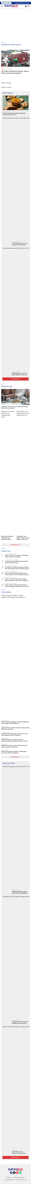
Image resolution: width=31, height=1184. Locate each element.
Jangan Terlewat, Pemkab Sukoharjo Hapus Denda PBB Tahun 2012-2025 (15, 728)
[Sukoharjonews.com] (11, 6)
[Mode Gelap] (26, 6)
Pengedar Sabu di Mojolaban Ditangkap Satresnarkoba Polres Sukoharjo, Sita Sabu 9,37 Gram (20, 1022)
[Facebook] (11, 1172)
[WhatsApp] (20, 1172)
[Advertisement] (15, 24)
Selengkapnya (15, 379)
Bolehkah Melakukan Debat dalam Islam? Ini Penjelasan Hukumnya (19, 892)
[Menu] (2, 6)
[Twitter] (14, 1172)
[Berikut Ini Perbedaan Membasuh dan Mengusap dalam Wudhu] (8, 473)
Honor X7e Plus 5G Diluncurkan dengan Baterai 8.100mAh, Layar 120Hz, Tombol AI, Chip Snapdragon (16, 579)
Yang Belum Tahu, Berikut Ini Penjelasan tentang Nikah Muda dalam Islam (14, 407)
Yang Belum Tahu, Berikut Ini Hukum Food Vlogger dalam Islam (23, 538)
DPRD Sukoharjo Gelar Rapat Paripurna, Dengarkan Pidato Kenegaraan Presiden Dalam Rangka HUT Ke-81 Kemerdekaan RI (14, 740)
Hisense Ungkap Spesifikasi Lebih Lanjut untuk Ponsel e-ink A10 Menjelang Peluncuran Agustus (17, 573)
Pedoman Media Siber (19, 1177)
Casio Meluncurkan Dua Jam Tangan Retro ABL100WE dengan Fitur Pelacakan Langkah (20, 243)
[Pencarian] (29, 6)
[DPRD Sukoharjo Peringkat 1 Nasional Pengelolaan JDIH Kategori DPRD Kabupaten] (15, 657)
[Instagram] (17, 1172)
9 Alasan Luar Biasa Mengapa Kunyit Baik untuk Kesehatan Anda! (13, 113)
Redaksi (9, 1177)
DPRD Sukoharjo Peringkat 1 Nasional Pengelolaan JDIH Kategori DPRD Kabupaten (15, 722)
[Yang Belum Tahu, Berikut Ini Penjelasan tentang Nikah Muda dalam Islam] (15, 397)
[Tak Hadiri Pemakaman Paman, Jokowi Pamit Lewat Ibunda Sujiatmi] (15, 58)
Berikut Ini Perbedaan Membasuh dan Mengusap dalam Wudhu (7, 538)
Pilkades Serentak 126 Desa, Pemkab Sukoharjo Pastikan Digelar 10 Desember (14, 746)
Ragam (3, 69)
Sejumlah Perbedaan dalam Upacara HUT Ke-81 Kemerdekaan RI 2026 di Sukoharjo (14, 734)
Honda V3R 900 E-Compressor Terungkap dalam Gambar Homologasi (16, 556)
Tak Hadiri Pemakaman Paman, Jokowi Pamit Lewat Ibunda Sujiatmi (15, 72)
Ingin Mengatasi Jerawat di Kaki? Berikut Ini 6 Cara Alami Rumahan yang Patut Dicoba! (20, 374)
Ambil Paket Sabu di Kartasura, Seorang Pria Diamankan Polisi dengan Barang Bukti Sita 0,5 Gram (19, 1152)
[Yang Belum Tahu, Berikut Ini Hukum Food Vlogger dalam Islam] (23, 473)
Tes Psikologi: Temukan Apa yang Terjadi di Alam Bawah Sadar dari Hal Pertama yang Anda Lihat (17, 567)
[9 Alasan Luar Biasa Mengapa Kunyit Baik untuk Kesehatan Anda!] (15, 102)
